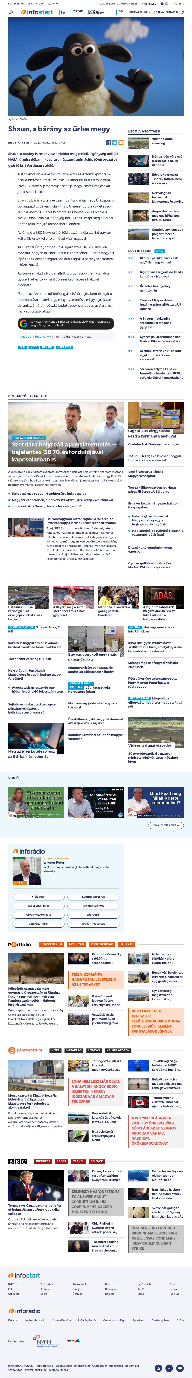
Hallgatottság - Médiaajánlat (54, 1366)
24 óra (63, 12)
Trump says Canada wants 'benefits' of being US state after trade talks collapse (35, 1210)
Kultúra (44, 1289)
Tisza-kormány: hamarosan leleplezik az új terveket (94, 980)
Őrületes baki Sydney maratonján (153, 444)
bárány (47, 347)
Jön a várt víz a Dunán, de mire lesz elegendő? (46, 506)
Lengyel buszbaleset (96, 12)
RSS (45, 1370)
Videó (140, 1294)
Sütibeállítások (58, 1370)
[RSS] (158, 1368)
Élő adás (39, 897)
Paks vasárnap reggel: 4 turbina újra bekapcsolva (49, 494)
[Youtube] (180, 1368)
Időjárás (174, 1294)
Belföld (12, 1284)
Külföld (12, 1289)
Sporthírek (139, 1320)
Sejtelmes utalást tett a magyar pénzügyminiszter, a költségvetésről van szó (32, 708)
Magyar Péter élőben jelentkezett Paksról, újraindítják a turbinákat (62, 500)
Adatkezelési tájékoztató (107, 1366)
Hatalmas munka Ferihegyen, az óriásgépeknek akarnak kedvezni (25, 613)
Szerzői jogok (32, 1370)
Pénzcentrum (51, 944)
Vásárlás (74, 1050)
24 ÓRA (160, 251)
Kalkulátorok (118, 1050)
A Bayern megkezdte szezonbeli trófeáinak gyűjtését (69, 611)
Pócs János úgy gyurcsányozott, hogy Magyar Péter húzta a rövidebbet (152, 683)
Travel (78, 1161)
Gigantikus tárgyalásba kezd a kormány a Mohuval (152, 433)
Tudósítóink (79, 1284)
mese (33, 347)
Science (97, 1161)
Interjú (76, 1289)
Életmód (77, 1294)
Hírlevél (174, 1289)
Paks (120, 11)
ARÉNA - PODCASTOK (167, 12)
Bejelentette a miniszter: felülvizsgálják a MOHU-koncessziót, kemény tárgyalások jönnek (156, 1022)
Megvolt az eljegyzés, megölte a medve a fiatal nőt (155, 702)
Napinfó (110, 1294)
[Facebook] (169, 1368)
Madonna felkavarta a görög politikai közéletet (114, 611)
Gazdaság (14, 1294)
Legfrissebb (144, 1284)
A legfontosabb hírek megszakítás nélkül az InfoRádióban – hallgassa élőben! (159, 613)
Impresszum (82, 1366)
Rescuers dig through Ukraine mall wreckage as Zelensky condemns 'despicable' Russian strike (155, 1239)
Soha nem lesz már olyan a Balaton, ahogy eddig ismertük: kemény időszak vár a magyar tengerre (96, 1092)
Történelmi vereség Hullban (29, 659)
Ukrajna (78, 11)
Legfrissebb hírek (35, 1320)
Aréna (180, 1320)
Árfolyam (76, 944)
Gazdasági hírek (161, 1320)
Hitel (55, 1050)
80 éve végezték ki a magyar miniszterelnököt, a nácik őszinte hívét (153, 758)
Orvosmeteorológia (114, 1320)
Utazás (94, 1050)
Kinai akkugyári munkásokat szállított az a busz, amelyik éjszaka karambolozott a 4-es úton (155, 647)
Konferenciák (102, 944)
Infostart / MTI (19, 142)
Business (43, 1161)
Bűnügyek (111, 1289)
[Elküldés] (121, 142)
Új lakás (126, 944)
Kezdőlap (25, 336)
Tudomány (42, 336)
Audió (140, 1289)
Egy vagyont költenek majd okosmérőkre (93, 657)
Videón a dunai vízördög (150, 746)
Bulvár (109, 1284)
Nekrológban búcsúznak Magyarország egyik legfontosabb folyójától (150, 520)
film (22, 347)
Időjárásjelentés (87, 1320)
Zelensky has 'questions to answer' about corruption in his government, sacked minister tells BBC (95, 1202)
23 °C (180, 4)
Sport (61, 1161)
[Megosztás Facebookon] (108, 142)
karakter (64, 347)
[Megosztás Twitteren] (115, 142)
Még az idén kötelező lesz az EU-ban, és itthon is (31, 754)
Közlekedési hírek (61, 1320)
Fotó (172, 1284)
